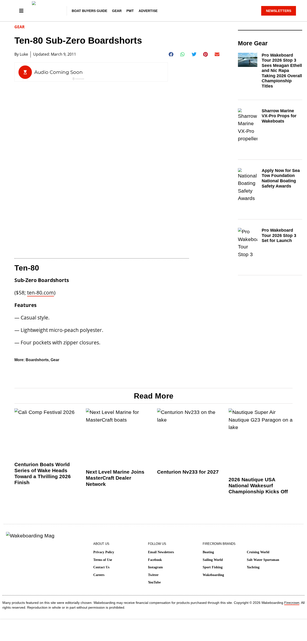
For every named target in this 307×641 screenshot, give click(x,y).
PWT (130, 11)
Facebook (155, 560)
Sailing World (213, 560)
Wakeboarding (213, 575)
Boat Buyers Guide (89, 11)
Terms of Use (102, 560)
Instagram (155, 567)
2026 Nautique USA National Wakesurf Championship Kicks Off (258, 485)
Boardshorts (37, 360)
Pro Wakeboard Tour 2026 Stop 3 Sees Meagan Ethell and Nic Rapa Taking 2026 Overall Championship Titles (282, 71)
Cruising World (258, 552)
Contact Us (101, 567)
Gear (117, 11)
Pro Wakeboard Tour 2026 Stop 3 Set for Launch (279, 235)
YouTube (154, 582)
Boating (208, 552)
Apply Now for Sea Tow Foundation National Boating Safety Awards (281, 178)
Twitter (153, 575)
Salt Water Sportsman (263, 560)
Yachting (253, 567)
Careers (98, 575)
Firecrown (291, 603)
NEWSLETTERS (278, 11)
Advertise (148, 11)
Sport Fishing (213, 567)
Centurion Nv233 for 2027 (188, 472)
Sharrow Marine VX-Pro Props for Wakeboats (279, 115)
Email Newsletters (161, 552)
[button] (171, 54)
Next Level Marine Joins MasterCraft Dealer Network (115, 478)
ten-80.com (40, 292)
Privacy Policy (103, 552)
